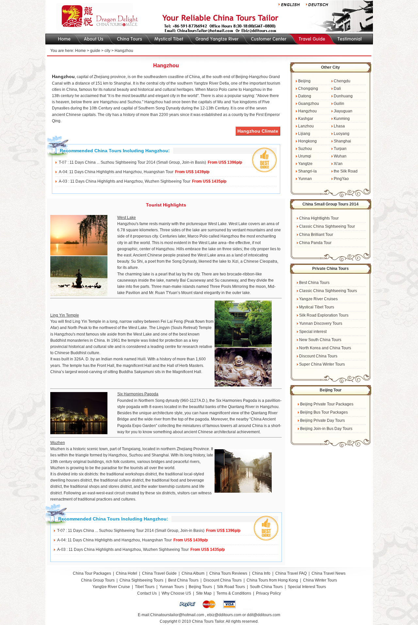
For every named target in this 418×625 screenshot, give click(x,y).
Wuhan (339, 156)
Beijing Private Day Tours (322, 420)
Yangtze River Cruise (111, 586)
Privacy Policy (268, 593)
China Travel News (329, 573)
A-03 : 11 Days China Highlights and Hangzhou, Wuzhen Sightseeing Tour (124, 181)
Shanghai (342, 141)
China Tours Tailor (208, 621)
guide (95, 50)
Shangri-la (307, 171)
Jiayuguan (342, 111)
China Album (193, 573)
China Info (261, 573)
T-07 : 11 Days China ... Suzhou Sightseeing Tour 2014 (107, 162)
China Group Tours (98, 580)
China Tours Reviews (228, 573)
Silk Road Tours (231, 586)
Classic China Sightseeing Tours (327, 290)
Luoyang (341, 133)
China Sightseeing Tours (141, 580)
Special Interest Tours (307, 586)
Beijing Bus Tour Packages (323, 412)
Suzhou (304, 148)
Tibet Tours (144, 586)
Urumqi (304, 156)
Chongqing (307, 88)
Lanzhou (305, 126)
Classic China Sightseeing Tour (326, 226)
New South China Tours (319, 339)
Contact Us (147, 593)
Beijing (304, 81)
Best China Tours (314, 282)
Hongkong (307, 141)
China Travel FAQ (291, 573)
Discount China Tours (317, 356)
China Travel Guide (159, 573)
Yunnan (304, 178)
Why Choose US (176, 593)
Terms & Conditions (234, 593)
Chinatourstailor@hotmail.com (177, 615)
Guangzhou (308, 103)
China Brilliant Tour (315, 234)
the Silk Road (345, 171)
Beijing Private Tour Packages (326, 404)
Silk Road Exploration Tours (323, 315)
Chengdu (341, 81)
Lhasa (339, 126)
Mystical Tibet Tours (316, 307)
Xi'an (338, 163)
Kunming (341, 118)
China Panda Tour (314, 242)
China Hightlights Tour (318, 218)
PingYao (341, 178)
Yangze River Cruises (318, 299)
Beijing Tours (201, 586)
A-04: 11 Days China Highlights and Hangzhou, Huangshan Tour (116, 172)
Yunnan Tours (171, 586)
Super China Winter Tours (321, 364)
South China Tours (266, 586)
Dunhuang (343, 96)
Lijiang (303, 133)
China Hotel (126, 573)
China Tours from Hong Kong (273, 580)
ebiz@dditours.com (224, 615)
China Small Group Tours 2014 (330, 204)
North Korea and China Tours (324, 348)
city (107, 50)
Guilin (338, 103)
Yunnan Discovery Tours (320, 323)
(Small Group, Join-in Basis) (181, 162)
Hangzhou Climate (257, 131)
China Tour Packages (92, 573)
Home (80, 50)
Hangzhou (307, 111)
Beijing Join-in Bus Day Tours (325, 428)
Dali (337, 88)
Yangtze (305, 163)
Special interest (312, 331)
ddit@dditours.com (263, 615)
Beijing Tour (331, 390)
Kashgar (305, 118)
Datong (304, 96)
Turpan (339, 148)
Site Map (204, 593)
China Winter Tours (320, 580)
